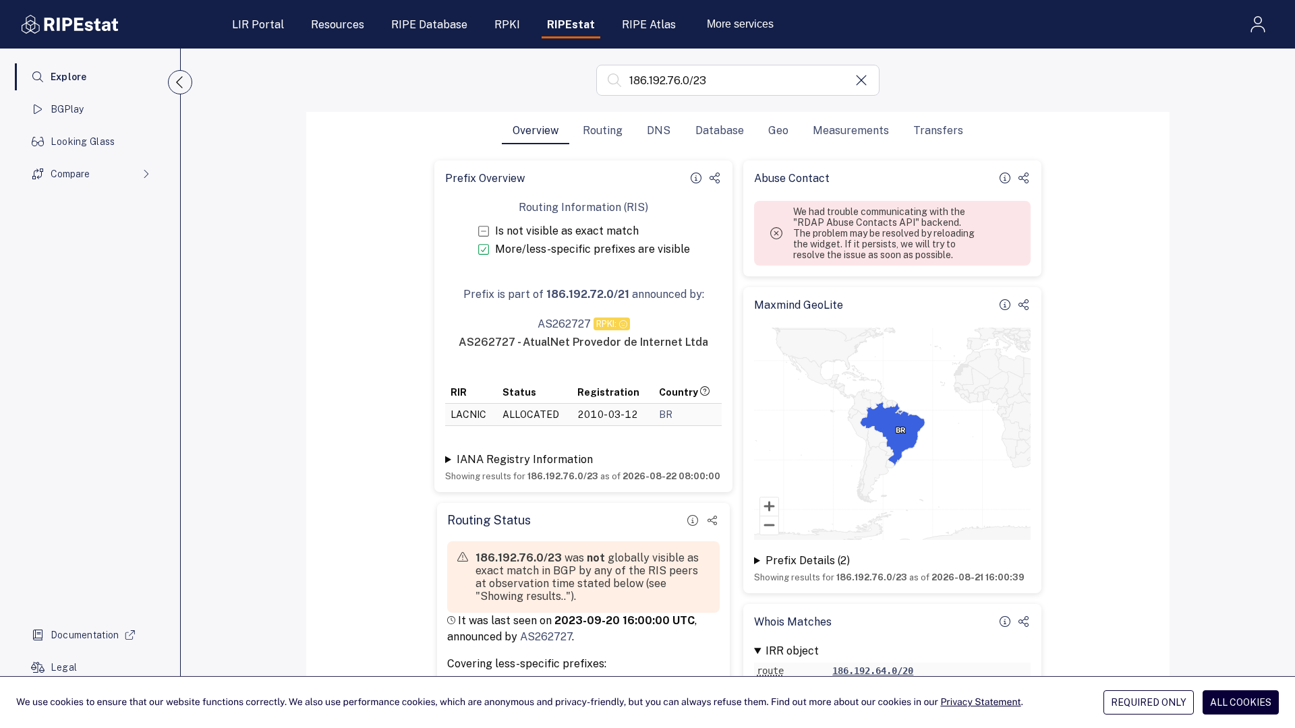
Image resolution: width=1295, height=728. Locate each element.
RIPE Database (429, 24)
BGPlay (67, 109)
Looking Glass (83, 141)
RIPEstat (571, 24)
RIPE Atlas (649, 24)
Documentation (85, 635)
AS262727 (546, 636)
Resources (337, 24)
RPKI (507, 24)
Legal (64, 667)
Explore (69, 76)
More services (740, 24)
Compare (70, 174)
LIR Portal (258, 24)
